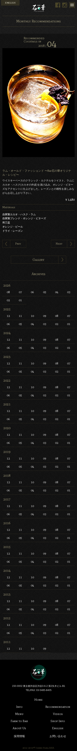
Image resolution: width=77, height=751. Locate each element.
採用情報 (19, 736)
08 (8, 292)
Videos (58, 714)
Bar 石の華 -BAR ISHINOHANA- (38, 8)
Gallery (38, 259)
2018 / (47, 46)
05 (44, 292)
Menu (72, 5)
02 (8, 300)
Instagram (64, 5)
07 (20, 292)
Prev (18, 243)
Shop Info (58, 721)
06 (32, 292)
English (57, 728)
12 (8, 316)
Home (38, 699)
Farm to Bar (19, 721)
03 (68, 292)
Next (59, 243)
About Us (19, 728)
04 (56, 292)
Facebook (57, 5)
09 (44, 316)
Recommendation (57, 707)
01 (20, 300)
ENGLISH (10, 2)
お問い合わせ (58, 736)
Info (19, 707)
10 (32, 316)
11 (20, 316)
